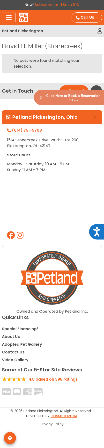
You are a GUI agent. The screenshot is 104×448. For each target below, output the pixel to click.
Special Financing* (20, 329)
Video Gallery (15, 360)
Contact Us (13, 352)
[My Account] (99, 31)
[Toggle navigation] (8, 17)
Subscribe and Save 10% (57, 5)
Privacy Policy (52, 424)
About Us (11, 336)
